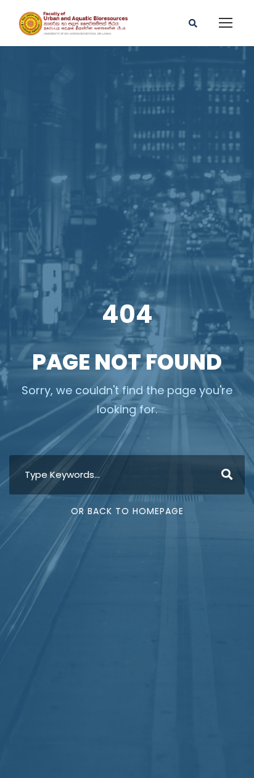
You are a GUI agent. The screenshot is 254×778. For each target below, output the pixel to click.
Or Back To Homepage (127, 511)
